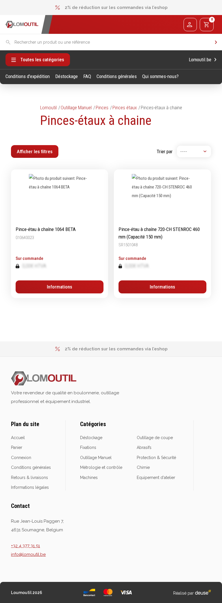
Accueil (18, 437)
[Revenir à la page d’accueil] (21, 24)
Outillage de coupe (155, 437)
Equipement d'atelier (156, 477)
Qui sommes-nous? (160, 76)
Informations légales (30, 487)
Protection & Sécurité (156, 457)
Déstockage (66, 76)
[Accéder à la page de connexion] (190, 24)
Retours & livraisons (29, 477)
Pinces (102, 107)
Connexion (21, 457)
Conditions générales (117, 76)
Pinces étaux (124, 107)
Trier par (165, 151)
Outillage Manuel (76, 107)
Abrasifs (144, 447)
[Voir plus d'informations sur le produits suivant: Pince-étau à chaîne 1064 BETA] (59, 234)
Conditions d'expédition (27, 76)
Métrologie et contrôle (101, 467)
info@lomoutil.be (28, 554)
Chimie (143, 467)
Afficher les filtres (35, 151)
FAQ (87, 76)
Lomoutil (48, 107)
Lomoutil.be (200, 59)
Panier (16, 447)
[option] (111, 7)
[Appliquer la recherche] (216, 42)
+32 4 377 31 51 (25, 545)
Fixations (88, 447)
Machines (89, 477)
